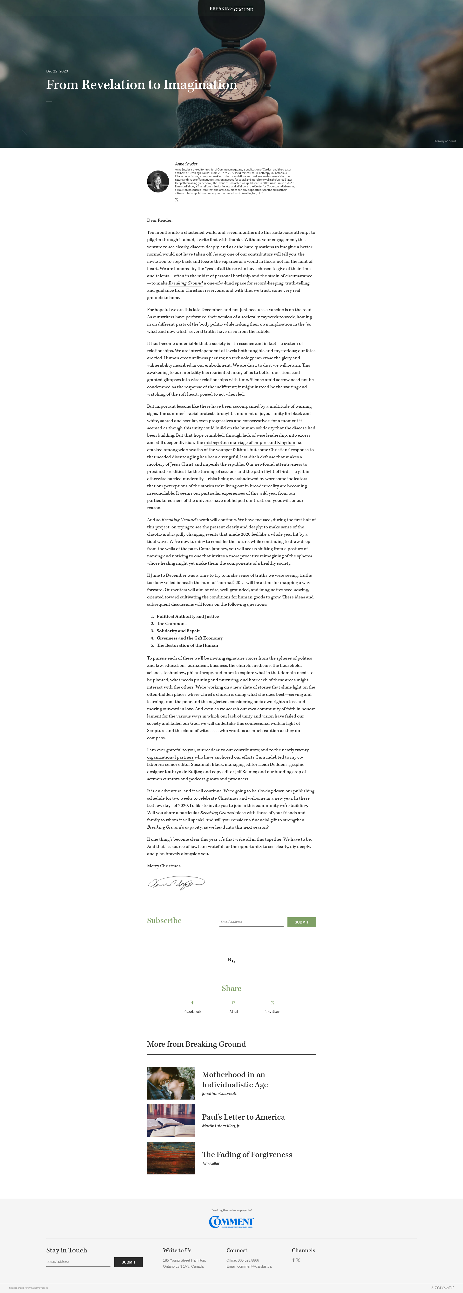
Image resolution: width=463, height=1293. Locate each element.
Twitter (273, 1012)
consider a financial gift (254, 820)
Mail (233, 1012)
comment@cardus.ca (254, 1266)
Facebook (192, 1012)
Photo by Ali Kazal (445, 141)
